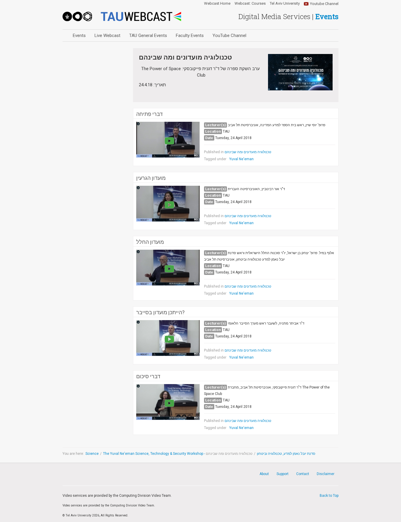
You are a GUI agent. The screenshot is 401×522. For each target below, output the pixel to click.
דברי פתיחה (149, 114)
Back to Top (329, 496)
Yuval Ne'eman (241, 159)
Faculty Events (190, 35)
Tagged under (215, 159)
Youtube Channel (324, 3)
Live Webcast (107, 35)
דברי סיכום (148, 376)
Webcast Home (217, 3)
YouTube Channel (229, 35)
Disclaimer (325, 474)
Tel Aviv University (285, 3)
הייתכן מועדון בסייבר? (160, 312)
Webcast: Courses (250, 3)
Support (283, 474)
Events (79, 35)
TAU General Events (148, 35)
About (264, 474)
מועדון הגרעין (151, 178)
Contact (302, 474)
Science (92, 454)
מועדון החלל (150, 242)
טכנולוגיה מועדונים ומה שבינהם (248, 152)
